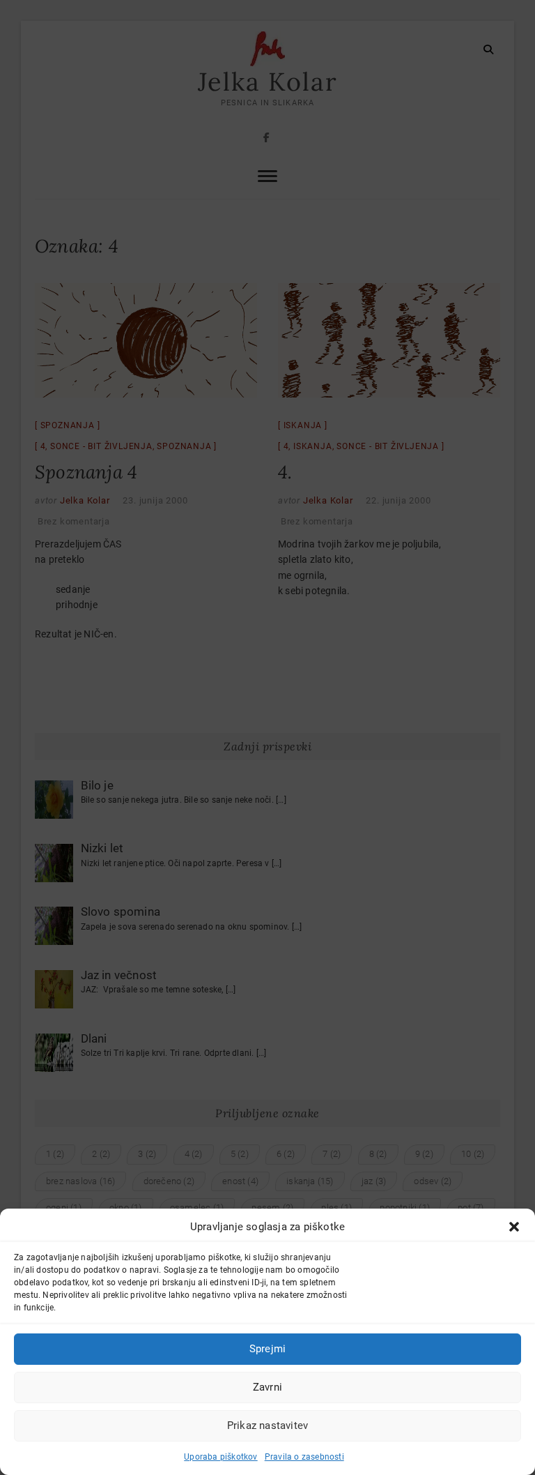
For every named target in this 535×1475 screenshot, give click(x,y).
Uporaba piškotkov (220, 1457)
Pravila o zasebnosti (304, 1457)
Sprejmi (267, 1348)
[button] (514, 1227)
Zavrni (267, 1387)
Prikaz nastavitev (267, 1425)
